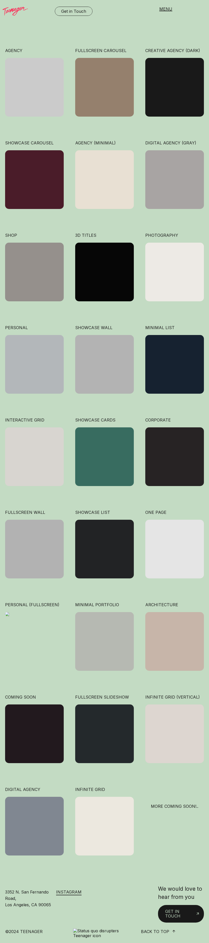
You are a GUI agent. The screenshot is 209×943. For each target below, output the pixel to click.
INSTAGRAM (69, 892)
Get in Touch (73, 11)
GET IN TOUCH (172, 914)
